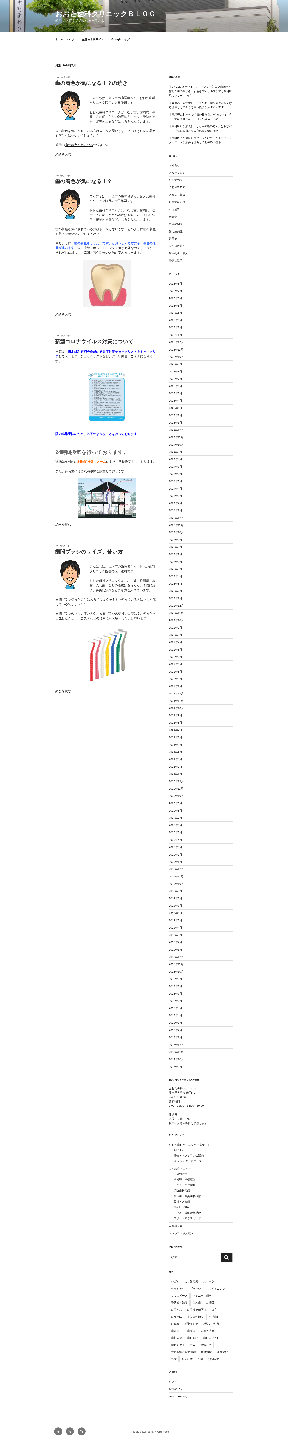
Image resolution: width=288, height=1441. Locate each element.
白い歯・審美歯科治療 (187, 1196)
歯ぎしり (176, 1330)
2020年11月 (176, 788)
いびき (175, 1281)
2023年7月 (175, 554)
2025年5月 (175, 393)
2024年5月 (175, 481)
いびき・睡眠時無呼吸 (187, 1212)
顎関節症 (213, 1359)
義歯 (174, 1359)
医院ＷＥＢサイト (93, 39)
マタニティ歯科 (202, 1295)
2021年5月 (175, 744)
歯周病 (173, 238)
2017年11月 (176, 1052)
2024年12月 (176, 430)
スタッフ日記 (177, 172)
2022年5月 (175, 656)
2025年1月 (175, 422)
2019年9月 (175, 891)
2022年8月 (175, 635)
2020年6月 (175, 825)
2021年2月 (175, 766)
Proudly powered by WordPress (149, 1431)
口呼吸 (210, 1302)
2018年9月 (175, 978)
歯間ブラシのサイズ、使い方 (89, 552)
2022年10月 (176, 620)
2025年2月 (175, 415)
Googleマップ (120, 39)
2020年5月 (175, 832)
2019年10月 (176, 883)
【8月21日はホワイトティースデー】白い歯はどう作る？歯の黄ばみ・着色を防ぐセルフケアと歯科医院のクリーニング (200, 91)
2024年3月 (175, 495)
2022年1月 (175, 686)
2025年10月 (176, 356)
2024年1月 (175, 510)
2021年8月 (175, 722)
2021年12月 (176, 693)
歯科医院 (192, 1337)
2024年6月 (175, 473)
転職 (200, 1359)
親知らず (187, 1359)
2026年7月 (175, 290)
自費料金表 (176, 1226)
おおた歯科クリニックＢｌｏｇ (105, 14)
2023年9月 (175, 539)
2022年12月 (176, 605)
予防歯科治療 (177, 187)
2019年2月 (175, 942)
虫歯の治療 (180, 1173)
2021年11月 (176, 700)
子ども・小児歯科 (185, 1185)
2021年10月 (176, 708)
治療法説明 (176, 260)
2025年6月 (175, 386)
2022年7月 (175, 642)
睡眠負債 (206, 1352)
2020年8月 (175, 810)
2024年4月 (175, 488)
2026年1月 (175, 334)
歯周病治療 (207, 1330)
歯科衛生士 (178, 1344)
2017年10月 (176, 1059)
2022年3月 (175, 671)
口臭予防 (176, 1316)
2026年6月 (175, 298)
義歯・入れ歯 (182, 1201)
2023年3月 (175, 583)
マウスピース (179, 1295)
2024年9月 (175, 452)
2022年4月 (175, 664)
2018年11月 (176, 964)
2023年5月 (175, 569)
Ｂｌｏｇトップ (64, 39)
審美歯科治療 (177, 202)
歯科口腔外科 (177, 245)
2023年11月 (176, 525)
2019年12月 (176, 869)
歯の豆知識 (176, 231)
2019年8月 (175, 898)
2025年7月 (175, 378)
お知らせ (174, 165)
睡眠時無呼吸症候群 (183, 1352)
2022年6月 (175, 649)
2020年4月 (175, 839)
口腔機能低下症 (196, 1309)
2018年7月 (175, 993)
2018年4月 (175, 1015)
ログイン (174, 1381)
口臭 (214, 1309)
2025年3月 (175, 408)
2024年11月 (176, 437)
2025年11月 (176, 349)
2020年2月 (175, 854)
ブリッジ (195, 1288)
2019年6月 (175, 913)
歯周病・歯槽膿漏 (185, 1179)
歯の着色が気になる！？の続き (91, 83)
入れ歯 (197, 1302)
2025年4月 (175, 400)
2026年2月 (175, 327)
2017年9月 (175, 1066)
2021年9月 (175, 715)
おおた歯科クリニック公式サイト (189, 1144)
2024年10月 (176, 444)
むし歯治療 (176, 180)
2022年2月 (175, 678)
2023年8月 (175, 547)
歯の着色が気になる (79, 145)
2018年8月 (175, 986)
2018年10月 (176, 971)
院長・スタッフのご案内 (189, 1155)
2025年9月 (175, 364)
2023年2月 (175, 590)
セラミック (178, 1288)
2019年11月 (176, 876)
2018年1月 (175, 1037)
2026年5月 (175, 305)
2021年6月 (175, 737)
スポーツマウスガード (187, 1218)
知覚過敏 (222, 1352)
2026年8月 (175, 283)
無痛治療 (205, 1344)
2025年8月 (175, 371)
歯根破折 (176, 1337)
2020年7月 (175, 818)
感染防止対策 (211, 1323)
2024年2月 (175, 503)
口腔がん (176, 1309)
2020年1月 (175, 861)
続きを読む (63, 154)
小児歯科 (174, 209)
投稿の (176, 1389)
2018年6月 (175, 1000)
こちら (135, 356)
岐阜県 (175, 1323)
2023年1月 (175, 598)
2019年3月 (175, 935)
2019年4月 (175, 927)
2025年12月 (176, 342)
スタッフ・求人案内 (181, 1233)
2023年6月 (175, 561)
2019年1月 (175, 949)
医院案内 (179, 1149)
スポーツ (208, 1281)
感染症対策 (191, 1323)
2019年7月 (175, 905)
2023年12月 (176, 517)
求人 (192, 1344)
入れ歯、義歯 (177, 194)
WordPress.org (178, 1396)
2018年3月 (175, 1022)
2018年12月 (176, 957)
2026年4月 (175, 313)
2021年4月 (175, 752)
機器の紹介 (176, 223)
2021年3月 (175, 759)
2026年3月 (175, 320)
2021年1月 (175, 774)
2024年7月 (175, 466)
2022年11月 (176, 613)
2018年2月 (175, 1030)
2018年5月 (175, 1008)
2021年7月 (175, 730)
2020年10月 (176, 795)
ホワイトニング (215, 1288)
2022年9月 (175, 627)
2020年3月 (175, 847)
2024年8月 (175, 459)
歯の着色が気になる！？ (83, 181)
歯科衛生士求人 (178, 253)
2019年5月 (175, 920)
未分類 (173, 216)
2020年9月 (175, 803)
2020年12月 (176, 781)
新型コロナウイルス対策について (94, 341)
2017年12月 (176, 1044)
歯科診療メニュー (180, 1168)
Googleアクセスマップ (188, 1160)
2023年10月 (176, 532)
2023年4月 (175, 576)
